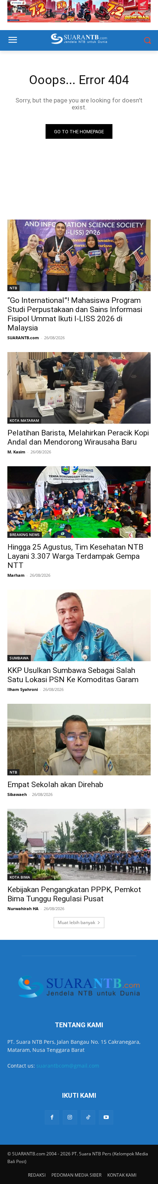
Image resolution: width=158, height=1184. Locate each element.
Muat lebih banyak (76, 922)
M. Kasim (16, 452)
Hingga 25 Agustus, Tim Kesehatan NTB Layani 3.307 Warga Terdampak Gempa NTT (75, 556)
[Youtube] (106, 1117)
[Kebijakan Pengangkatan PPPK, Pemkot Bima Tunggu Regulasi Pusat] (79, 844)
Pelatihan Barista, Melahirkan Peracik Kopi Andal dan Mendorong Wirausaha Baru (78, 437)
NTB (13, 287)
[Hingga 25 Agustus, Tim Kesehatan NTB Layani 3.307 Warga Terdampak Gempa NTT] (79, 502)
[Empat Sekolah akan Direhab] (79, 739)
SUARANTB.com (23, 337)
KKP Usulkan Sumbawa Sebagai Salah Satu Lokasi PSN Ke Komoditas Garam (73, 675)
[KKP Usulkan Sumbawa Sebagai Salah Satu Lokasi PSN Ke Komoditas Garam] (79, 625)
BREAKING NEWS (25, 534)
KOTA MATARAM (24, 420)
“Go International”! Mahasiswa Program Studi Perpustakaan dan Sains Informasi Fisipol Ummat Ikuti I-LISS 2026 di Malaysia (74, 314)
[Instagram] (70, 1117)
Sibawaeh (17, 794)
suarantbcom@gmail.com (67, 1065)
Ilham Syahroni (22, 689)
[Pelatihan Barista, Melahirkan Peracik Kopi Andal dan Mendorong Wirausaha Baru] (79, 388)
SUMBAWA (19, 657)
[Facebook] (52, 1117)
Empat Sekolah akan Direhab (55, 784)
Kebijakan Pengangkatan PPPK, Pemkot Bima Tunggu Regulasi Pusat (74, 894)
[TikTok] (88, 1117)
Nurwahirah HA (23, 908)
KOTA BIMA (20, 877)
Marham (16, 575)
